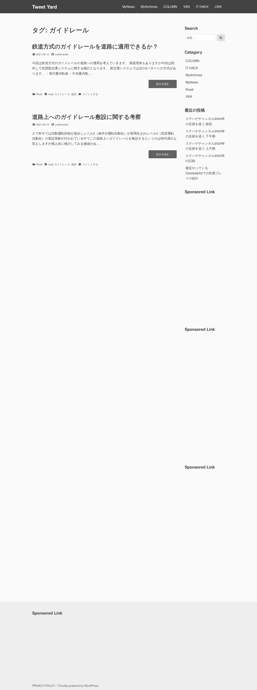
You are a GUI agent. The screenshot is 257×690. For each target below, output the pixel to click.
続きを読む (162, 85)
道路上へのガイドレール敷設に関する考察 (86, 116)
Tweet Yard (44, 6)
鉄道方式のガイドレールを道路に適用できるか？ (95, 46)
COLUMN (170, 6)
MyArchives (149, 6)
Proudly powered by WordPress (78, 686)
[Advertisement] (205, 258)
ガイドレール (62, 94)
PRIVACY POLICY (43, 686)
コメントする (90, 94)
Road (39, 94)
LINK (218, 6)
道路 (73, 94)
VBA (186, 6)
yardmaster (61, 54)
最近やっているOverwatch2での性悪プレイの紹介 (204, 173)
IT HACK (202, 6)
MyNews (128, 6)
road (50, 94)
